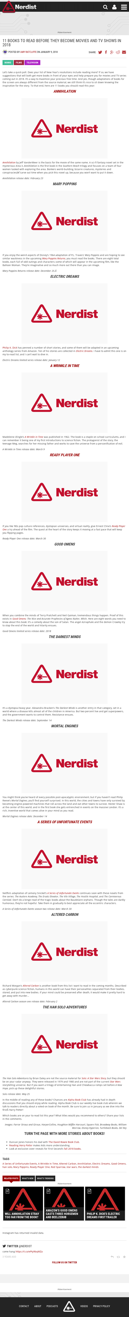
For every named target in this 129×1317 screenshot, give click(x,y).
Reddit (118, 52)
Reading (20, 1145)
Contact (24, 1306)
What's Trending (45, 1178)
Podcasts (52, 1306)
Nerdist (19, 7)
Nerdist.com (69, 1306)
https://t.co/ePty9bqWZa (29, 1251)
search (105, 7)
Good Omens (19, 618)
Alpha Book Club (77, 1099)
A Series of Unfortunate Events (20, 1163)
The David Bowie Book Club (64, 1142)
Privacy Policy (101, 1306)
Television (32, 62)
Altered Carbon (67, 1163)
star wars (72, 1167)
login (114, 7)
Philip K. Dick (10, 347)
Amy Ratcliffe (28, 52)
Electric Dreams (84, 351)
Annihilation (84, 1163)
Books (8, 62)
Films (19, 62)
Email (124, 52)
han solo (7, 1167)
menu (124, 7)
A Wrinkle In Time (48, 1163)
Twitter (100, 52)
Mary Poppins (21, 1167)
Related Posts (11, 1178)
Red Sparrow (58, 1167)
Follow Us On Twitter (64, 1262)
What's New (27, 1178)
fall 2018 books (72, 1148)
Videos (84, 1306)
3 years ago (9, 1256)
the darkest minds (88, 1167)
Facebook (106, 52)
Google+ (112, 52)
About (37, 1306)
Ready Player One (40, 1167)
